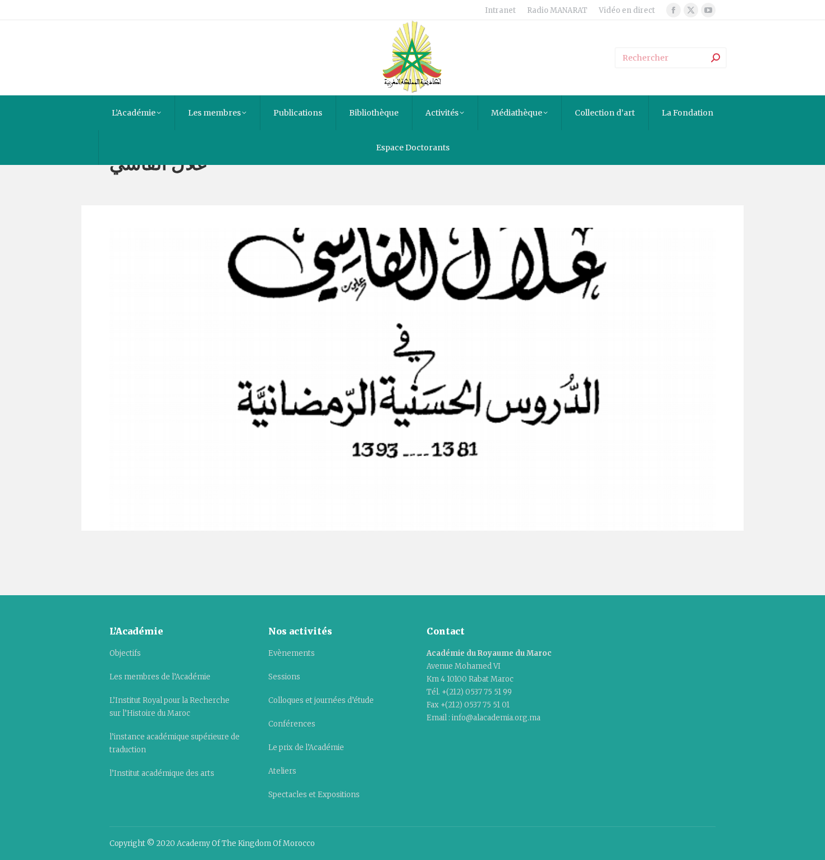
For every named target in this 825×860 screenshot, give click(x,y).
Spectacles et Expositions (314, 794)
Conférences (291, 724)
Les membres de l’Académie (159, 677)
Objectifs (125, 653)
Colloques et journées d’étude (321, 700)
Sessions (284, 677)
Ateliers (282, 771)
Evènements (291, 653)
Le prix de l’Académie (306, 747)
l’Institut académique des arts (161, 773)
